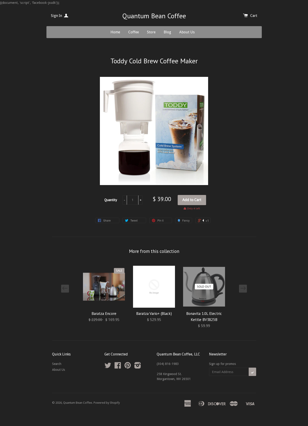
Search (56, 364)
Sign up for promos (222, 364)
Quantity (110, 200)
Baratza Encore (104, 313)
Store (151, 32)
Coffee (133, 32)
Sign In (57, 16)
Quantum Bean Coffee (154, 15)
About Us (187, 32)
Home (115, 32)
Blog (167, 32)
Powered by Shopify (107, 402)
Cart (253, 16)
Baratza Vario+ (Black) (154, 313)
